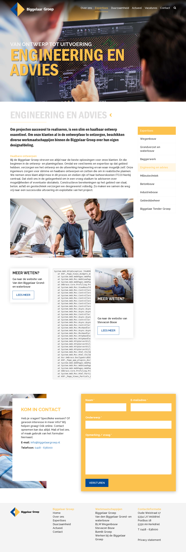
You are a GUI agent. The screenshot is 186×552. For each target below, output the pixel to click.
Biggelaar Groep (105, 512)
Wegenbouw (148, 138)
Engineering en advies (154, 167)
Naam (89, 400)
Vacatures (151, 7)
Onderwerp (93, 417)
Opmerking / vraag (98, 434)
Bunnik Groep (103, 531)
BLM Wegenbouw (106, 524)
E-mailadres (139, 400)
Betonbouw (147, 183)
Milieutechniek (149, 175)
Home (57, 512)
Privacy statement (149, 539)
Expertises (101, 7)
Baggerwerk (148, 159)
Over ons (86, 7)
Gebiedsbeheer (150, 200)
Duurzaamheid (120, 7)
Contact (165, 7)
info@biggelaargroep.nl (45, 442)
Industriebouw (149, 192)
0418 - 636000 (44, 447)
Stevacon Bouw (105, 527)
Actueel (137, 7)
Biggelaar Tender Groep (155, 208)
